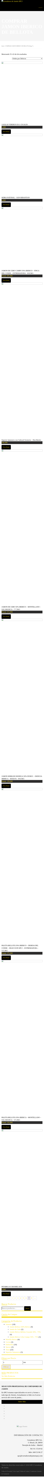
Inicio (3, 46)
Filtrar (6, 1367)
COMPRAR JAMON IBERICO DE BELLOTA (17, 46)
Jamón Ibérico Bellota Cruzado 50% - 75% (25, 1332)
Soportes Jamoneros (13, 1352)
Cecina (8, 1342)
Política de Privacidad (7, 1471)
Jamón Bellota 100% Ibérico (20, 1327)
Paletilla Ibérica (11, 1339)
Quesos (8, 1347)
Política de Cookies (24, 1471)
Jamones (9, 1324)
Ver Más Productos (8, 1376)
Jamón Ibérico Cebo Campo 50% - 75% (24, 1337)
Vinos (8, 1350)
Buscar (27, 1308)
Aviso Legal (16, 1471)
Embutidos (9, 1345)
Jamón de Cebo (15, 1329)
